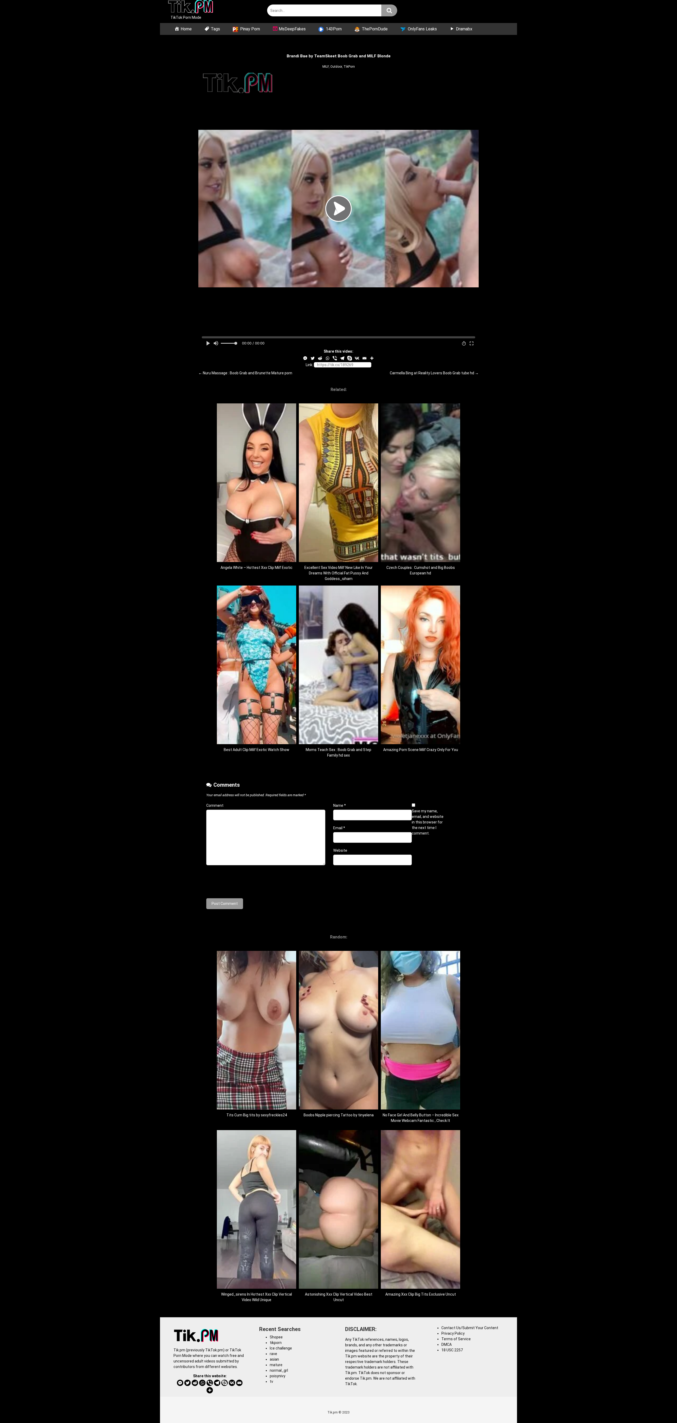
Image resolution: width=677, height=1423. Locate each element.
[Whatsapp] (327, 358)
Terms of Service (456, 1339)
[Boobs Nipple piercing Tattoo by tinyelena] (338, 1108)
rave (273, 1354)
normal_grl (279, 1370)
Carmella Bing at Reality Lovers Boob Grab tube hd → (434, 373)
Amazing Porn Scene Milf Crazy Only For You (420, 750)
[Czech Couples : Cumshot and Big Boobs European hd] (420, 561)
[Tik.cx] (190, 7)
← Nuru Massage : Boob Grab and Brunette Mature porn (245, 373)
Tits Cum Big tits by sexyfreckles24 (256, 1115)
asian (274, 1359)
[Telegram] (342, 358)
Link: (309, 365)
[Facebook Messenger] (305, 358)
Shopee (276, 1337)
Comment (214, 805)
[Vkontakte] (357, 358)
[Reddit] (320, 358)
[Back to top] (659, 1407)
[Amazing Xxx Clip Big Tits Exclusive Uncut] (420, 1287)
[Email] (364, 358)
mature (276, 1365)
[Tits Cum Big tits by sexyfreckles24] (256, 1108)
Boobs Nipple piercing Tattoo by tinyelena (339, 1115)
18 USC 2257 (452, 1350)
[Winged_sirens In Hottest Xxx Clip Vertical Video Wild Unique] (256, 1287)
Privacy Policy (453, 1333)
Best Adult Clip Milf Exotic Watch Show (256, 750)
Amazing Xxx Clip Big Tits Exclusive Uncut (420, 1294)
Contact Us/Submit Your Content (469, 1328)
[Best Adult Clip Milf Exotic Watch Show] (256, 743)
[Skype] (349, 358)
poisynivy (277, 1376)
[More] (372, 358)
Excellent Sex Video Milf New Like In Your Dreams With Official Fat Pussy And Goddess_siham (338, 573)
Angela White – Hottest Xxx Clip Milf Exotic (256, 567)
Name (339, 805)
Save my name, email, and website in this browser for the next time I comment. (427, 822)
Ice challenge (281, 1348)
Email (339, 828)
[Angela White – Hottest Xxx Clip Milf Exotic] (256, 561)
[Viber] (335, 358)
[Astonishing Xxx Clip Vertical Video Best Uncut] (338, 1287)
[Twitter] (312, 358)
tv (271, 1381)
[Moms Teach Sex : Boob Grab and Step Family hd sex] (338, 743)
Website (340, 850)
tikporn (276, 1343)
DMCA (446, 1344)
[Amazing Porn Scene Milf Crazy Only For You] (420, 743)
